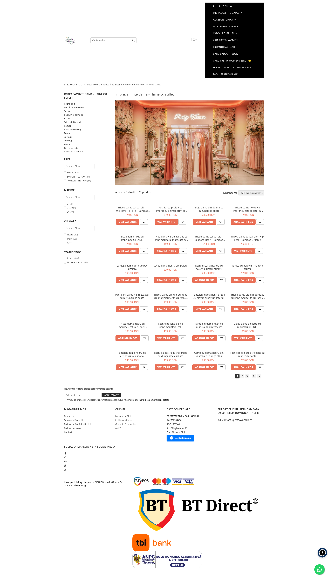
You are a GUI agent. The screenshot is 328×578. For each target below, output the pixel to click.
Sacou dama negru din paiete (170, 265)
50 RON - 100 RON (76, 176)
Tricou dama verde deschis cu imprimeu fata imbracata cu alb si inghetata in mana (170, 238)
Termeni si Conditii (73, 420)
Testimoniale (229, 74)
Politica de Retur (123, 420)
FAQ (215, 74)
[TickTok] (65, 465)
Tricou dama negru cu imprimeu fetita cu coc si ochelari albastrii (132, 325)
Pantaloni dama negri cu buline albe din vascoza (209, 325)
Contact (68, 432)
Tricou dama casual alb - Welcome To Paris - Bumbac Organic (132, 209)
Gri (68, 242)
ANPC (118, 428)
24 (254, 376)
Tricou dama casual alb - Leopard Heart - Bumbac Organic (209, 238)
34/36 (70, 207)
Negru (70, 234)
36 (68, 211)
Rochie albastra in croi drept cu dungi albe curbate (170, 354)
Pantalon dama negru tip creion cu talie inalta (132, 354)
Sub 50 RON (73, 172)
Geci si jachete (71, 147)
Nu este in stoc (74, 262)
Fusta (67, 133)
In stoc (70, 258)
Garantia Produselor (125, 424)
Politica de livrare (72, 428)
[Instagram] (65, 469)
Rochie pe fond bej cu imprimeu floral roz (170, 325)
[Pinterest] (65, 457)
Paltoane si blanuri (73, 151)
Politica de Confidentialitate (155, 399)
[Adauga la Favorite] (144, 222)
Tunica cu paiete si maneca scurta (247, 267)
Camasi (67, 125)
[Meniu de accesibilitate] (322, 552)
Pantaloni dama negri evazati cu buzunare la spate (132, 296)
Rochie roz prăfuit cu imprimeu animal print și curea (170, 209)
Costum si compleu (74, 114)
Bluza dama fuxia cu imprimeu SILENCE (132, 238)
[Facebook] (65, 453)
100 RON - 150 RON (77, 180)
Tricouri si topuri (72, 122)
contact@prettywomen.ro (237, 419)
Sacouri (68, 136)
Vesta (67, 144)
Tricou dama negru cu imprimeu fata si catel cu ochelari (247, 209)
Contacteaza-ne (183, 438)
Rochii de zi (69, 103)
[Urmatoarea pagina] (259, 376)
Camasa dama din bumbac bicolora (132, 267)
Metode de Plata (123, 416)
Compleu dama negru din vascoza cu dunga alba (209, 354)
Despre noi (244, 67)
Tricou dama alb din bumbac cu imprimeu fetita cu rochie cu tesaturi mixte (247, 296)
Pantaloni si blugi (72, 129)
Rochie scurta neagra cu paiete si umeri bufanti (209, 267)
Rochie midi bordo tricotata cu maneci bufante (247, 354)
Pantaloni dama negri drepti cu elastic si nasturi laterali (209, 296)
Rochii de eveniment (74, 107)
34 (68, 203)
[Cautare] (133, 40)
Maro (70, 238)
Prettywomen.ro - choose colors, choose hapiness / (93, 84)
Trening (68, 140)
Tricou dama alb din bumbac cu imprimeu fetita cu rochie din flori (170, 296)
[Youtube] (65, 461)
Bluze (67, 118)
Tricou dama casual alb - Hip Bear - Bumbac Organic (247, 238)
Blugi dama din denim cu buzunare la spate (208, 209)
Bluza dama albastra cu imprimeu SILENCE (247, 325)
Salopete (68, 111)
